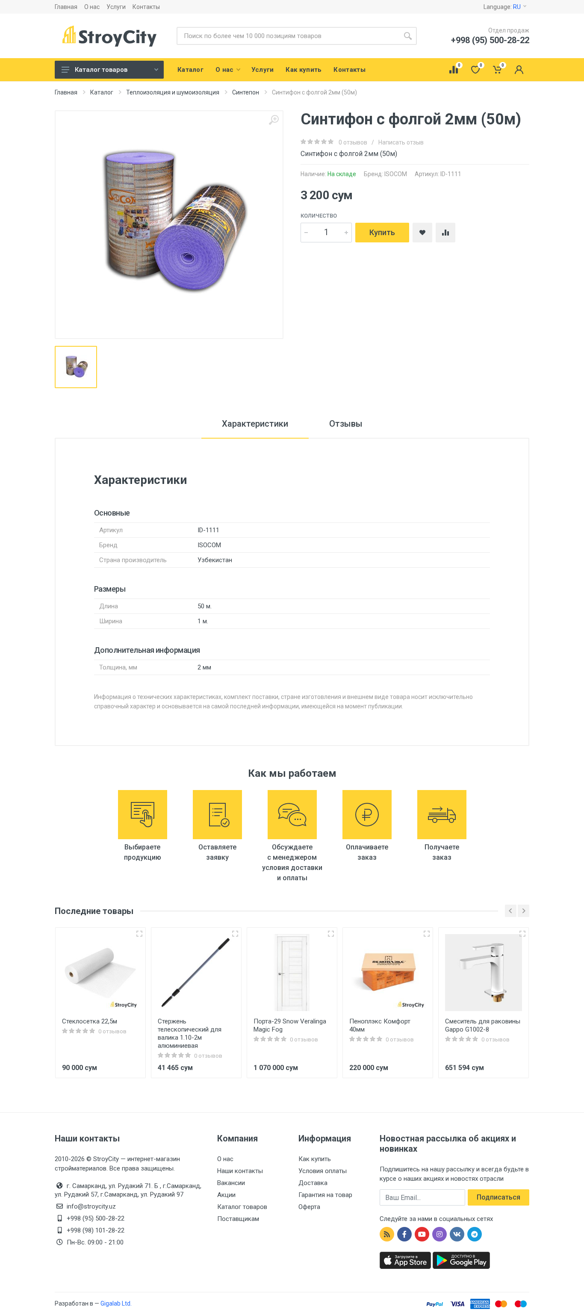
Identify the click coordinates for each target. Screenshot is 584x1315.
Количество (319, 215)
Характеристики (255, 424)
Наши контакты (240, 1171)
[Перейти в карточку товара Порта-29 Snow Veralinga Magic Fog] (292, 972)
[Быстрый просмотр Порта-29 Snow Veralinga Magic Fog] (330, 933)
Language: (502, 6)
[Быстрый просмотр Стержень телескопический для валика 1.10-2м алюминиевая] (235, 933)
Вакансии (231, 1183)
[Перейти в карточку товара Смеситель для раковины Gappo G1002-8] (483, 972)
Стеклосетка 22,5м (89, 1021)
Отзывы (346, 424)
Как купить (314, 1159)
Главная (66, 7)
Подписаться (498, 1197)
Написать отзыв (401, 142)
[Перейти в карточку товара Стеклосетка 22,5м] (100, 972)
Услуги (116, 7)
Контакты (146, 7)
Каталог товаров (101, 70)
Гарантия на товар (325, 1195)
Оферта (309, 1207)
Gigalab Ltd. (116, 1303)
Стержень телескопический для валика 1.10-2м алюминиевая (189, 1033)
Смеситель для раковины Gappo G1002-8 (482, 1025)
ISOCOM (395, 174)
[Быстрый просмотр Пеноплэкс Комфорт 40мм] (426, 933)
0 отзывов (353, 142)
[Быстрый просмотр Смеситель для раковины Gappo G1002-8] (522, 933)
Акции (226, 1195)
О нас (92, 7)
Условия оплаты (322, 1171)
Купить (382, 232)
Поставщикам (238, 1219)
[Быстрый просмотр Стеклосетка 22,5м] (139, 933)
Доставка (312, 1183)
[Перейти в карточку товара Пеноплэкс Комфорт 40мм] (387, 972)
